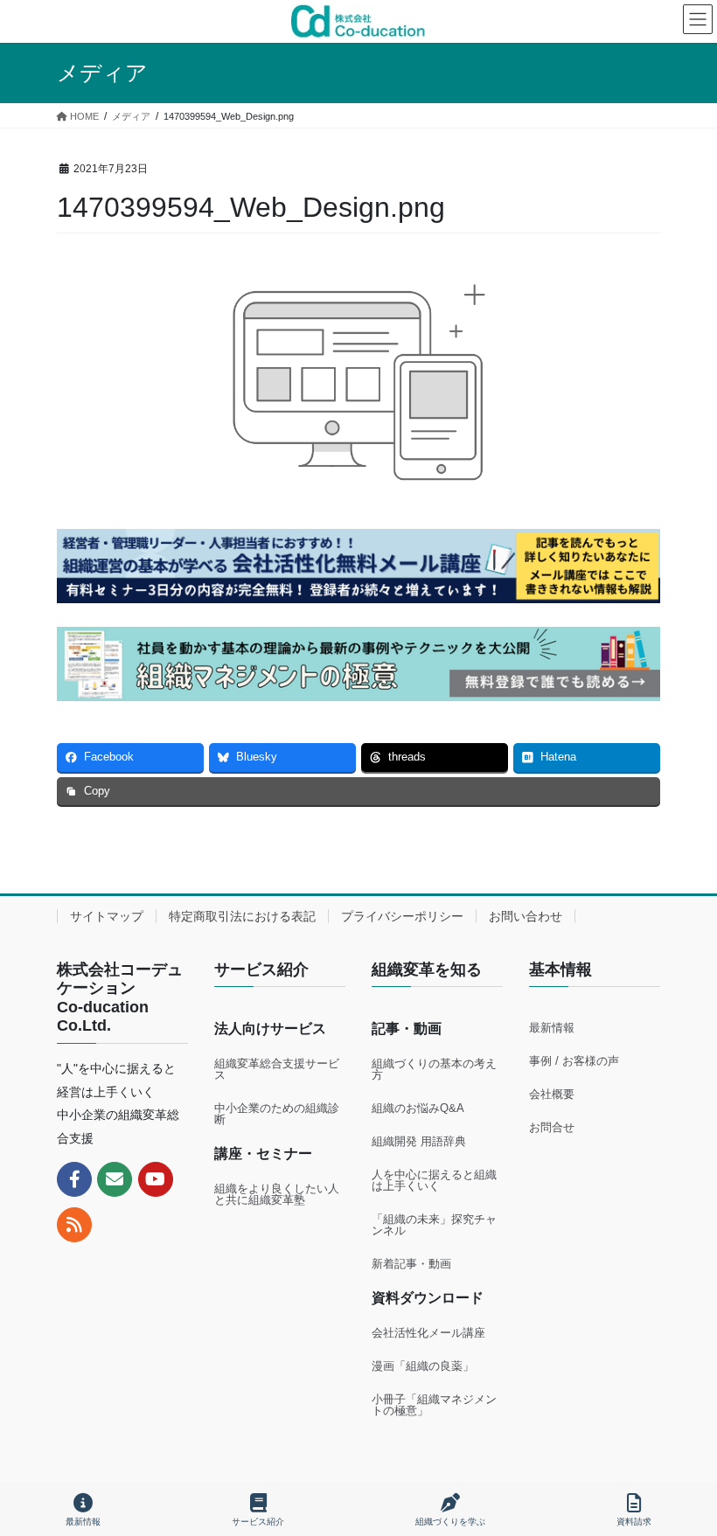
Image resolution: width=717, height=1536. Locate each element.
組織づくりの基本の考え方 (434, 1069)
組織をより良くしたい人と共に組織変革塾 (276, 1194)
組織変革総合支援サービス (276, 1069)
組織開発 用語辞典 (419, 1141)
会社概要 (551, 1094)
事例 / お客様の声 (574, 1060)
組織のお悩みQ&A (418, 1108)
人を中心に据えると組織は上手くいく (434, 1180)
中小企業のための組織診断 (276, 1114)
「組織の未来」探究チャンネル (434, 1225)
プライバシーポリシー (402, 916)
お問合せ (551, 1127)
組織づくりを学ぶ (450, 1521)
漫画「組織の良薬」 (423, 1366)
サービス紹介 (258, 1521)
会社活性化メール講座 (428, 1332)
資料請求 (633, 1521)
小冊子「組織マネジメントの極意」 (434, 1405)
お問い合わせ (525, 916)
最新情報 (551, 1027)
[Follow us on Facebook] (74, 1179)
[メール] (114, 1179)
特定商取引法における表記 (242, 916)
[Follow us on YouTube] (155, 1179)
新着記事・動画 (411, 1263)
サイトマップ (106, 916)
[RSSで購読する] (74, 1224)
